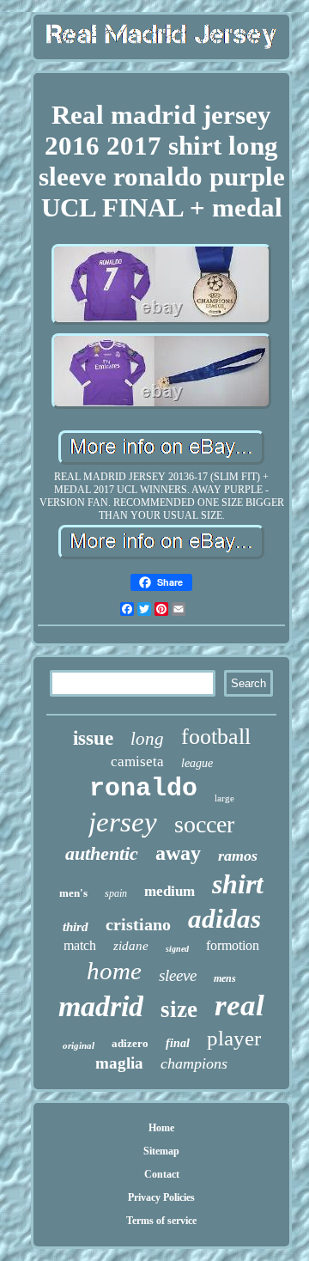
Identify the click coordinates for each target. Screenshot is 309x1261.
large (224, 798)
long (147, 738)
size (179, 1009)
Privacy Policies (161, 1197)
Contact (161, 1174)
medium (169, 891)
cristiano (138, 924)
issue (93, 738)
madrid (100, 1006)
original (78, 1045)
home (114, 970)
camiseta (137, 761)
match (80, 945)
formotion (232, 945)
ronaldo (143, 788)
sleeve (178, 975)
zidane (130, 946)
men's (73, 892)
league (197, 763)
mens (225, 978)
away (178, 853)
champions (194, 1063)
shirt (238, 883)
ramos (238, 855)
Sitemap (161, 1151)
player (234, 1038)
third (75, 927)
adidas (224, 919)
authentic (101, 853)
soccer (204, 824)
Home (161, 1128)
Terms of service (161, 1221)
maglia (119, 1063)
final (178, 1043)
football (216, 736)
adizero (130, 1043)
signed (177, 948)
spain (116, 893)
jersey (122, 822)
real (239, 1005)
